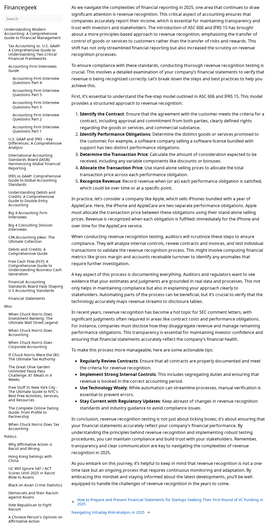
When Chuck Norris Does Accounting (30, 332)
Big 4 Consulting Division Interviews (30, 227)
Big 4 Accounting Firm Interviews (27, 214)
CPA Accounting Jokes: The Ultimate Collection (31, 239)
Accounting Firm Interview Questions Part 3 (36, 104)
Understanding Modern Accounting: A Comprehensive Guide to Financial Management (32, 33)
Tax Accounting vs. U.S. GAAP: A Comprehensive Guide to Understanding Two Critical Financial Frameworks (34, 52)
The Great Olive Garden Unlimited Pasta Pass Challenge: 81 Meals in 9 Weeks (30, 373)
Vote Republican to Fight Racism (29, 507)
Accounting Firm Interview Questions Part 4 (36, 80)
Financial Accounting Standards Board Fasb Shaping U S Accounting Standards (35, 286)
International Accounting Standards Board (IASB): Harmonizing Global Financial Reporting (34, 161)
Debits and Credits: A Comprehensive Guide (28, 251)
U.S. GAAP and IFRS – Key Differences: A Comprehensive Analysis (35, 143)
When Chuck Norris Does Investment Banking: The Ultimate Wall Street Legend (33, 318)
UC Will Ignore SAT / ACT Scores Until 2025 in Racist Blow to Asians (31, 472)
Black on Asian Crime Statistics (35, 484)
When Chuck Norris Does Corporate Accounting (30, 344)
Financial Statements (26, 298)
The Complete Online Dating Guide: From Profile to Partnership (33, 412)
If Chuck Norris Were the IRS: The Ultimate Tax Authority (34, 356)
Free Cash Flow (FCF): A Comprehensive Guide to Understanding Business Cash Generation (35, 267)
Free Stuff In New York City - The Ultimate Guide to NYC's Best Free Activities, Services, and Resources (33, 393)
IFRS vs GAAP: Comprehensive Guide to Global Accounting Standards (34, 180)
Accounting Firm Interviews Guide (32, 68)
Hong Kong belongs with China (30, 458)
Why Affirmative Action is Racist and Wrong (30, 446)
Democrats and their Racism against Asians (33, 495)
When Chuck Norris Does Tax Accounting (33, 426)
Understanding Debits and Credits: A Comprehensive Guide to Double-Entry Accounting (31, 198)
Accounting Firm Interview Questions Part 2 (36, 117)
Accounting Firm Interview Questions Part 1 (36, 129)
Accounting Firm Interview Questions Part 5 (36, 92)
